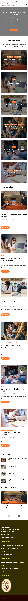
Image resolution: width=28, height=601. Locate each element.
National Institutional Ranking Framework (12, 562)
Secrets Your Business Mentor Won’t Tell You (14, 60)
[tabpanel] (14, 21)
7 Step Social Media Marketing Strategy (14, 127)
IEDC (5, 572)
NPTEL (12, 555)
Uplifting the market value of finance (14, 173)
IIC (2, 572)
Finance (14, 79)
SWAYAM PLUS (5, 555)
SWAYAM (3, 551)
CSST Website (12, 219)
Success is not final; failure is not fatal (14, 14)
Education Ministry (6, 4)
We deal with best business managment (14, 105)
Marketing (20, 124)
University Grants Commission (9, 548)
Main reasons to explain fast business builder (14, 82)
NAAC (2, 565)
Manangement (17, 56)
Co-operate (10, 56)
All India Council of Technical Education (12, 545)
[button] (24, 4)
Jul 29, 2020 (6, 510)
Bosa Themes (22, 598)
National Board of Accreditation (9, 568)
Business (7, 124)
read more (14, 30)
